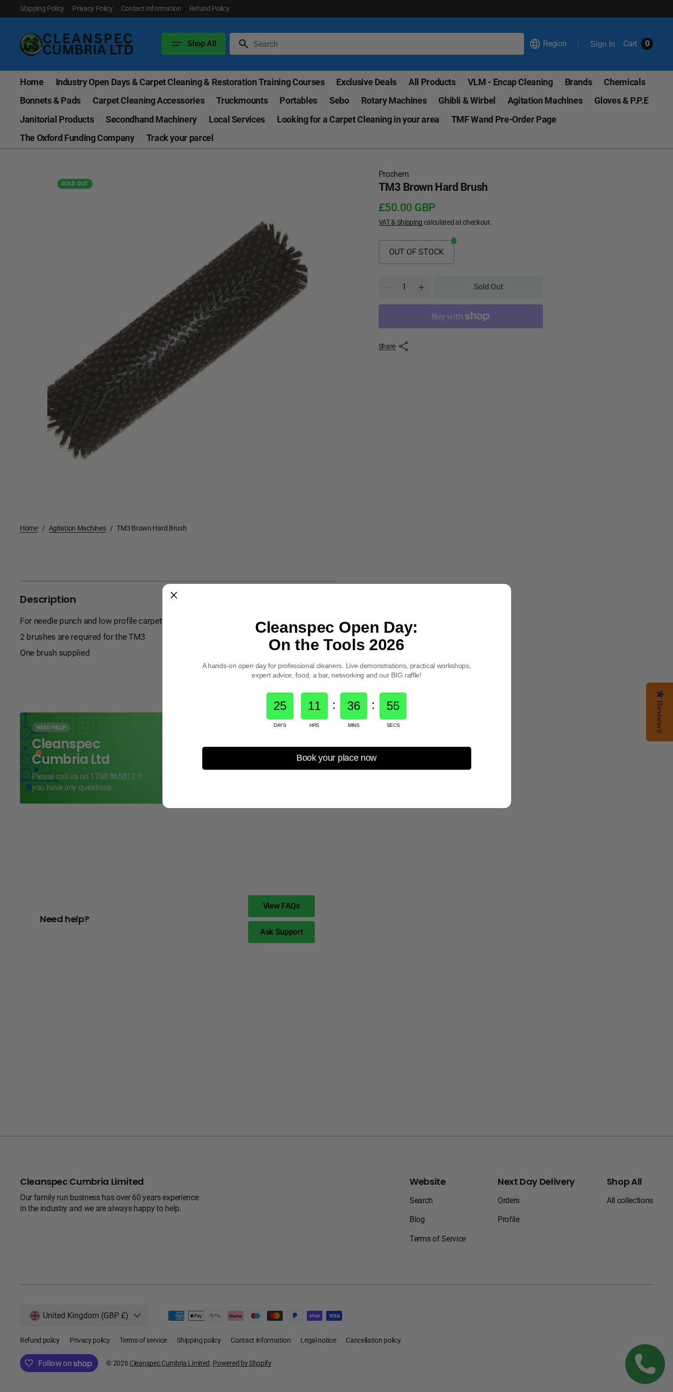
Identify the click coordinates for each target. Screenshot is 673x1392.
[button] (174, 595)
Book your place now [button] (336, 758)
